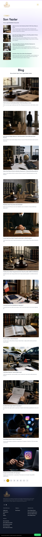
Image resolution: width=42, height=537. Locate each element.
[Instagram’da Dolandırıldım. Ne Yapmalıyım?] (21, 462)
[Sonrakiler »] (27, 480)
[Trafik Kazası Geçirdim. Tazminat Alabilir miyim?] (21, 362)
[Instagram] (4, 505)
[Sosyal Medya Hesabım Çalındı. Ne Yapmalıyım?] (21, 429)
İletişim (4, 515)
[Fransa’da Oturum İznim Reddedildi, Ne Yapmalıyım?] (21, 295)
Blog (4, 513)
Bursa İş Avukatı (6, 520)
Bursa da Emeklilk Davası (32, 512)
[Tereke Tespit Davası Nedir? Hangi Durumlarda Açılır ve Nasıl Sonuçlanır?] (21, 228)
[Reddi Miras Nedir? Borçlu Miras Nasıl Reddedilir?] (21, 194)
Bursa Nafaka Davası (31, 515)
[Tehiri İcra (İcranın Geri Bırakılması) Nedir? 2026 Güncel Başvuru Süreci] (21, 92)
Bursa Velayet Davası (32, 510)
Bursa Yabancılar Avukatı (7, 522)
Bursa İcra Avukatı (6, 525)
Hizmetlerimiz (5, 512)
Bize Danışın (17, 510)
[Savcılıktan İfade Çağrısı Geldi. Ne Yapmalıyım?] (21, 395)
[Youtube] (6, 505)
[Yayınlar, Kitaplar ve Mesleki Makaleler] (21, 328)
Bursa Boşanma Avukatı (7, 524)
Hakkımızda (5, 510)
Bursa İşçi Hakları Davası (32, 513)
